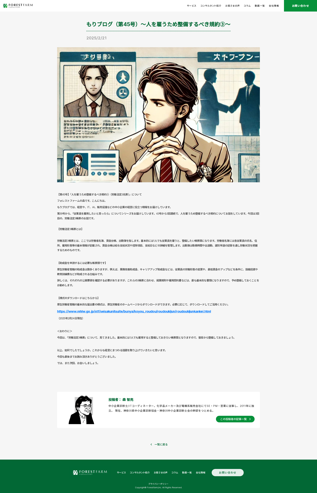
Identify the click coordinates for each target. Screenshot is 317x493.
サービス (192, 6)
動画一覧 (260, 6)
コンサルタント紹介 (211, 6)
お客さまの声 (232, 6)
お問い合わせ (227, 472)
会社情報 (274, 6)
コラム (247, 6)
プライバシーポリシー (158, 484)
